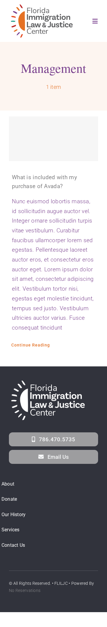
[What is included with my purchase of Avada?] (53, 138)
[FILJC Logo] (42, 5)
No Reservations (24, 590)
